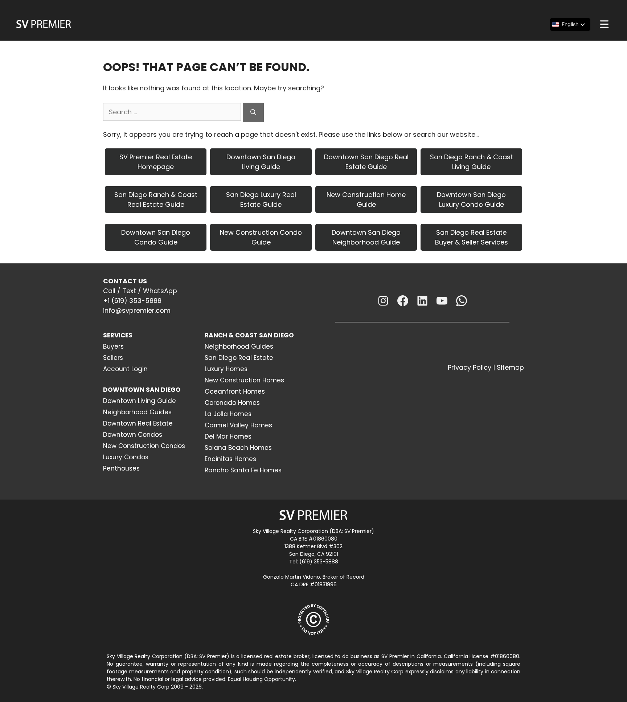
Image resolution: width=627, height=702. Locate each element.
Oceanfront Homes (235, 391)
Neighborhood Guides (137, 412)
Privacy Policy (469, 367)
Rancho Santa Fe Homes (243, 470)
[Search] (253, 112)
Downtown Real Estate (138, 423)
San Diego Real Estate (239, 357)
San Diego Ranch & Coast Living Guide (471, 161)
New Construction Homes (244, 380)
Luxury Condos (125, 457)
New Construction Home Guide (366, 199)
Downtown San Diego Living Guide (260, 161)
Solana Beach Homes (238, 447)
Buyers (113, 346)
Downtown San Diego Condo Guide (155, 237)
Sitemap (510, 367)
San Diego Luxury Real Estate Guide (261, 199)
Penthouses (121, 468)
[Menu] (604, 24)
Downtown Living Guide (139, 401)
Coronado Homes (232, 402)
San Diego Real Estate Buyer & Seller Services (471, 237)
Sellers (113, 357)
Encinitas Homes (230, 459)
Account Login (125, 369)
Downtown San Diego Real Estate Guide (366, 161)
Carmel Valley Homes (238, 425)
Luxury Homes (226, 369)
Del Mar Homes (228, 436)
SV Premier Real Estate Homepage (155, 161)
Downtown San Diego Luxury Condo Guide (471, 199)
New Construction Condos (144, 446)
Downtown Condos (132, 434)
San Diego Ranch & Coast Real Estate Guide (155, 199)
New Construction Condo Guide (261, 237)
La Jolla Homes (228, 414)
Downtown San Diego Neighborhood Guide (366, 237)
